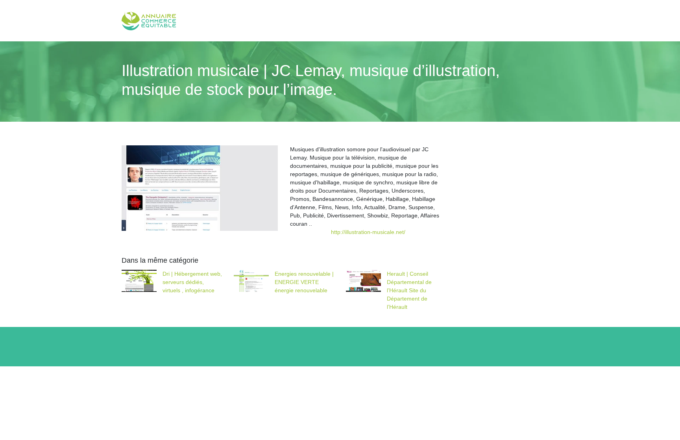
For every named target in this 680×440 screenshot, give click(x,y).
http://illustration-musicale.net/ (368, 232)
